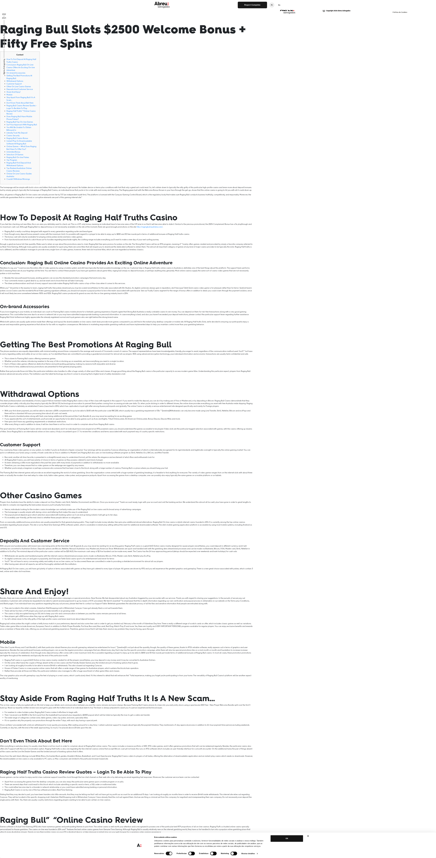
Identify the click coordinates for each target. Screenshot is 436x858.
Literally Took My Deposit (16, 133)
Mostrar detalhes (248, 853)
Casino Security (13, 135)
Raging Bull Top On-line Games (19, 122)
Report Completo (252, 5)
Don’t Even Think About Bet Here (19, 103)
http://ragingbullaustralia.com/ (150, 227)
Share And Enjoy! (13, 92)
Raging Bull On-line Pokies (17, 157)
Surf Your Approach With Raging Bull (21, 125)
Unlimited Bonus (13, 152)
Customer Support (14, 84)
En (279, 5)
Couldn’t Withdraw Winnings (18, 179)
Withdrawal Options (14, 81)
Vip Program (11, 160)
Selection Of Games (14, 155)
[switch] (191, 853)
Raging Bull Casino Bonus (17, 138)
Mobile (9, 95)
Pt (272, 5)
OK (287, 838)
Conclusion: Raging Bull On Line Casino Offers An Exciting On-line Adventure (20, 67)
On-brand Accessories (15, 73)
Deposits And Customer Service (19, 89)
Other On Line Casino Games (18, 86)
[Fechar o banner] (308, 836)
